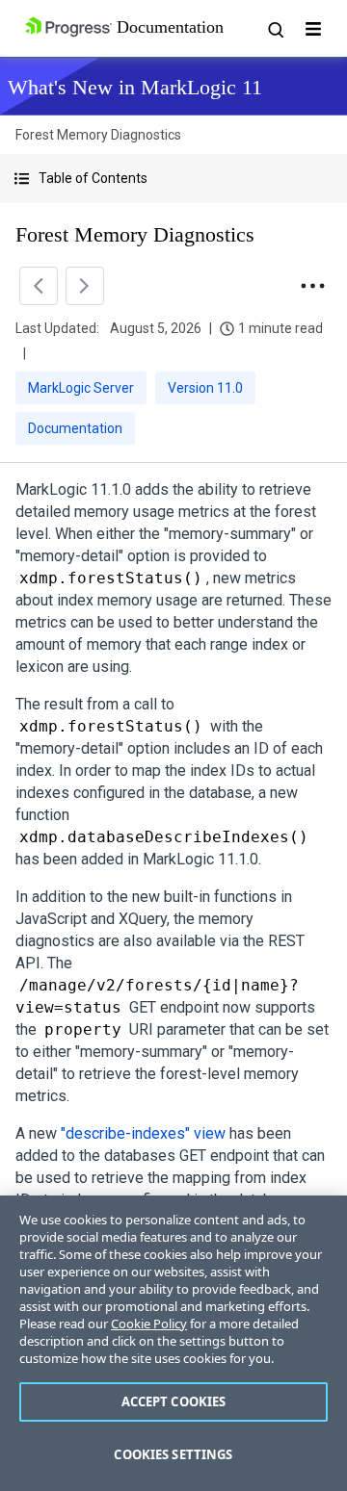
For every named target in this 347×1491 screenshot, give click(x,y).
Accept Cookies (174, 1401)
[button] (173, 178)
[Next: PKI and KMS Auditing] (84, 286)
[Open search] (274, 28)
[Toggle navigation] (313, 28)
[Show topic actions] (312, 286)
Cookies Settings (173, 1454)
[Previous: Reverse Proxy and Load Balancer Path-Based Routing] (38, 286)
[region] (173, 1343)
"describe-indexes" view (143, 1133)
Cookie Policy (149, 1323)
